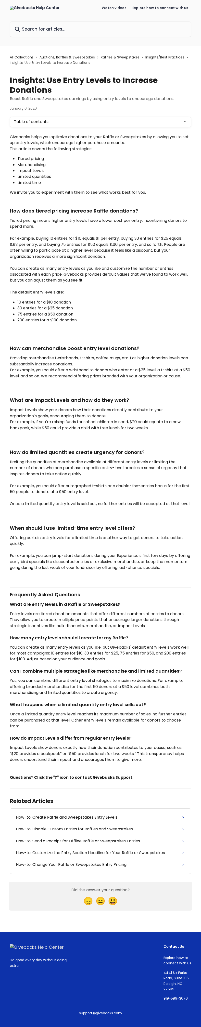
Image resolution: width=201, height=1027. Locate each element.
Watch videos (114, 8)
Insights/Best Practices (164, 57)
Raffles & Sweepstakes (120, 57)
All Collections (22, 57)
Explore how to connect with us (160, 8)
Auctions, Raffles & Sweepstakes (67, 57)
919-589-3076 (175, 998)
